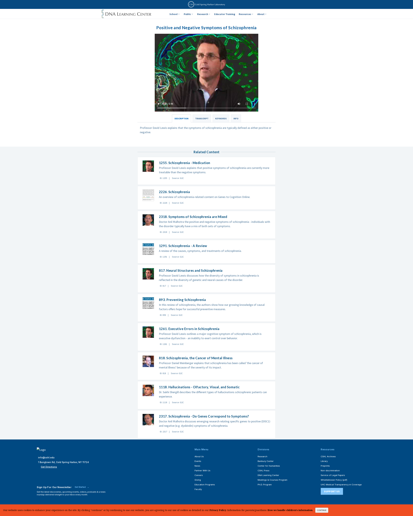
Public (187, 14)
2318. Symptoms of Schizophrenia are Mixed (193, 217)
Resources (245, 14)
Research (202, 14)
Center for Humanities (269, 465)
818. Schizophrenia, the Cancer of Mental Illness (196, 358)
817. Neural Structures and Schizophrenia (191, 270)
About (260, 14)
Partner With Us (202, 470)
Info (235, 118)
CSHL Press (263, 470)
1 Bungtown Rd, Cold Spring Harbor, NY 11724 (63, 462)
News (197, 465)
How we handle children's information (289, 510)
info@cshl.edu (46, 457)
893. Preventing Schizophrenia (182, 300)
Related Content (206, 152)
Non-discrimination (330, 470)
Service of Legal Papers (333, 475)
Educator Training (224, 14)
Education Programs (205, 484)
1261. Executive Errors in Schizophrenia (189, 329)
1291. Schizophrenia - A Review (183, 246)
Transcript (201, 118)
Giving (198, 480)
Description (181, 118)
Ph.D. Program (265, 484)
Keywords (221, 118)
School (173, 14)
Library (324, 461)
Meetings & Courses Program (272, 480)
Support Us (332, 491)
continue (322, 510)
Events (198, 461)
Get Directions (49, 466)
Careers (199, 475)
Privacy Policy (217, 510)
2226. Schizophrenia (174, 192)
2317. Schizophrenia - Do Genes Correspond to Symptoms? (204, 416)
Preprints (325, 465)
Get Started (80, 487)
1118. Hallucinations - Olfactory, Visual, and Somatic (199, 387)
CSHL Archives (328, 456)
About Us (199, 456)
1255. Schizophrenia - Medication (184, 163)
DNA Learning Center (268, 475)
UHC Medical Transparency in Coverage (341, 484)
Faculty (198, 489)
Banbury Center (266, 461)
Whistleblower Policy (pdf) (334, 480)
